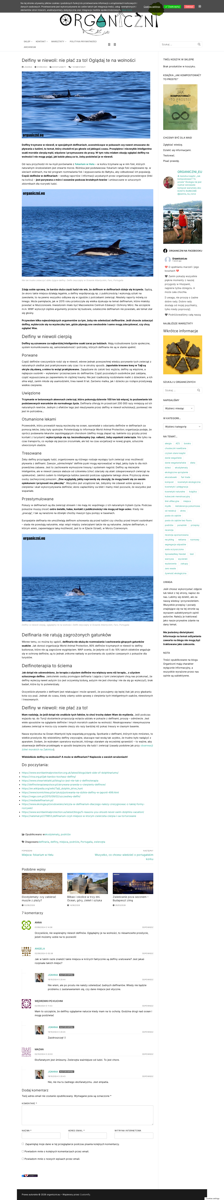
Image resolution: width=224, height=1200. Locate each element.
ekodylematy (59, 67)
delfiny (54, 841)
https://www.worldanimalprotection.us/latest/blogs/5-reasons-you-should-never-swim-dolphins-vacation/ (83, 812)
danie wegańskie (173, 458)
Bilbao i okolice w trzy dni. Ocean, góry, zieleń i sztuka (84, 898)
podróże (66, 834)
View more (127, 10)
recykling (169, 539)
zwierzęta (99, 841)
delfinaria (43, 841)
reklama (182, 539)
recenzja (169, 530)
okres (183, 510)
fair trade (185, 477)
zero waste (170, 568)
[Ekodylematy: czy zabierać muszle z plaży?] (42, 883)
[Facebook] (109, 44)
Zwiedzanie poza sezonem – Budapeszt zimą (131, 898)
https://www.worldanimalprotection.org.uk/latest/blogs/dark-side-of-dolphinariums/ (70, 772)
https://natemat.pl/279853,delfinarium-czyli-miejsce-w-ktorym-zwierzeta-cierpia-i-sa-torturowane (79, 815)
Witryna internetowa (128, 1130)
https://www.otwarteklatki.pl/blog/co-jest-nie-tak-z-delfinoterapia (60, 780)
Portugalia (86, 841)
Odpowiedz (147, 927)
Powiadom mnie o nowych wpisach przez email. (52, 1158)
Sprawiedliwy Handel (175, 554)
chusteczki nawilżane (175, 448)
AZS (178, 443)
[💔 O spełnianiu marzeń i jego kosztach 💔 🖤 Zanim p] (182, 223)
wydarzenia (170, 563)
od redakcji (170, 510)
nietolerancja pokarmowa (187, 506)
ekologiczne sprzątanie (176, 472)
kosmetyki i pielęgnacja (176, 486)
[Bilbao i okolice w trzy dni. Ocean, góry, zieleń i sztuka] (87, 883)
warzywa (169, 559)
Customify (85, 1194)
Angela (40, 948)
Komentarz (29, 1103)
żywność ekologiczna (175, 573)
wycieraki (182, 559)
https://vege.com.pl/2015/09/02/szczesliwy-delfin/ (51, 796)
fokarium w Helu (84, 164)
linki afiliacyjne (172, 501)
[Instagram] (114, 44)
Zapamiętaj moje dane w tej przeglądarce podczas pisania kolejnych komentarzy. (72, 1144)
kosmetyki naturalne (175, 491)
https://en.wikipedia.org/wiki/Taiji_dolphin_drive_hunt (52, 788)
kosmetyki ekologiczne (189, 482)
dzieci (168, 467)
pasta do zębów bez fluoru (178, 520)
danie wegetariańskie (175, 462)
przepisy (195, 525)
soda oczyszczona (174, 549)
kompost (169, 482)
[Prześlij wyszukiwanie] (199, 44)
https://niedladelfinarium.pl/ (37, 800)
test (192, 554)
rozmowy (194, 539)
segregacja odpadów (175, 544)
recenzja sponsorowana (176, 535)
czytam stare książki (175, 453)
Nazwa (27, 1130)
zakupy (184, 563)
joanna (28, 67)
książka (193, 491)
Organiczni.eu (179, 258)
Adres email (76, 1130)
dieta (192, 462)
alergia (168, 443)
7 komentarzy (78, 67)
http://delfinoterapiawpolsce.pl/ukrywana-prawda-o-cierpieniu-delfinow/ (64, 784)
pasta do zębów (173, 515)
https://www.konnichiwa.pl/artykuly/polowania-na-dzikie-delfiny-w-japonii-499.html (70, 792)
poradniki (182, 525)
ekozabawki (171, 477)
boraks (187, 443)
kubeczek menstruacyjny (177, 496)
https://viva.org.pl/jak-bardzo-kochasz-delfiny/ (49, 776)
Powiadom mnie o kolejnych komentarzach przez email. (57, 1151)
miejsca (63, 841)
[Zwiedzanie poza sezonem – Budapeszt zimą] (133, 883)
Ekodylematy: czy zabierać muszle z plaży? (39, 898)
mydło (168, 506)
